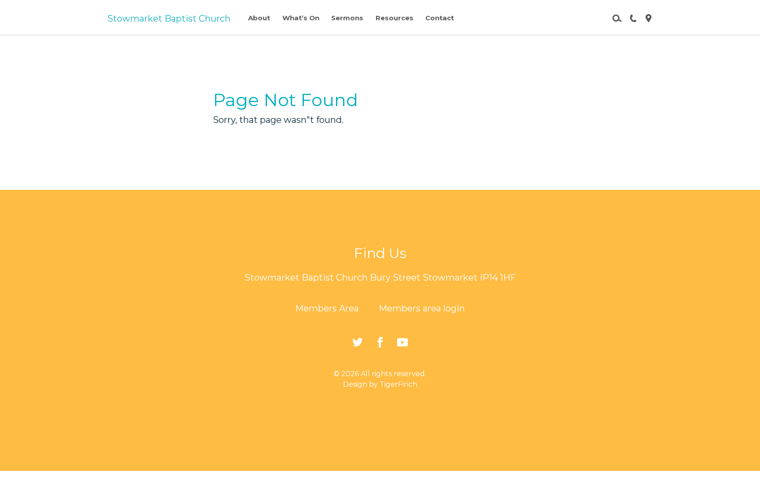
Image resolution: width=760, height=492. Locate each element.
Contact (439, 18)
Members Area (327, 308)
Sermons (347, 18)
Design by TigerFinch (380, 384)
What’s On (300, 18)
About (259, 18)
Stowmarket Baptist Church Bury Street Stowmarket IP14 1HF (380, 277)
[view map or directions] (645, 17)
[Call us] (629, 17)
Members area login (422, 308)
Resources (394, 18)
